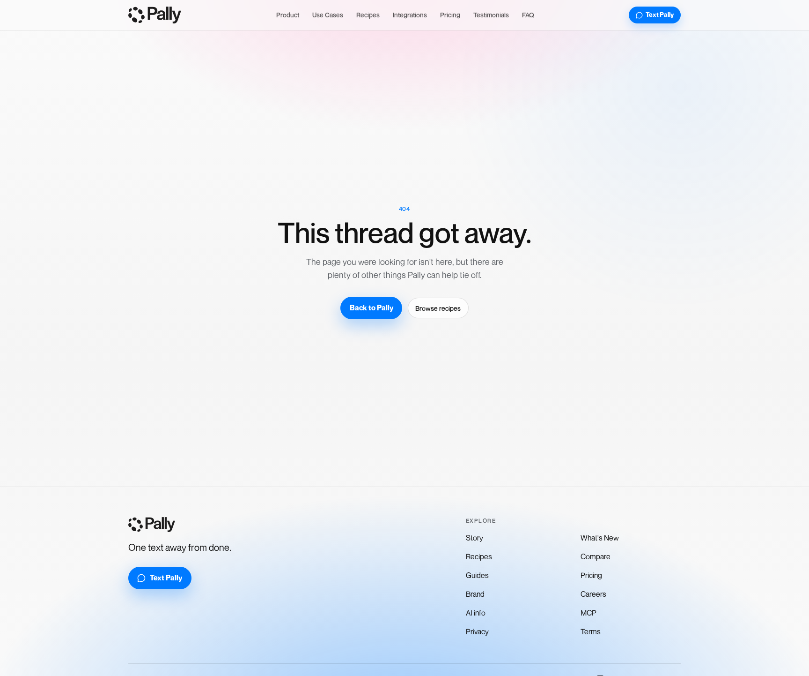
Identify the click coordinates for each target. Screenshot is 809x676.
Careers (593, 594)
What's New (600, 537)
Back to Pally (371, 307)
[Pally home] (154, 15)
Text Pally (660, 14)
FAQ (528, 15)
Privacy (477, 631)
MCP (588, 612)
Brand (475, 594)
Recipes (368, 15)
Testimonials (491, 15)
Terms (591, 631)
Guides (477, 575)
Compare (595, 556)
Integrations (410, 15)
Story (474, 537)
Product (287, 15)
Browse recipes (438, 308)
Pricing (450, 15)
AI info (475, 612)
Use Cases (327, 15)
